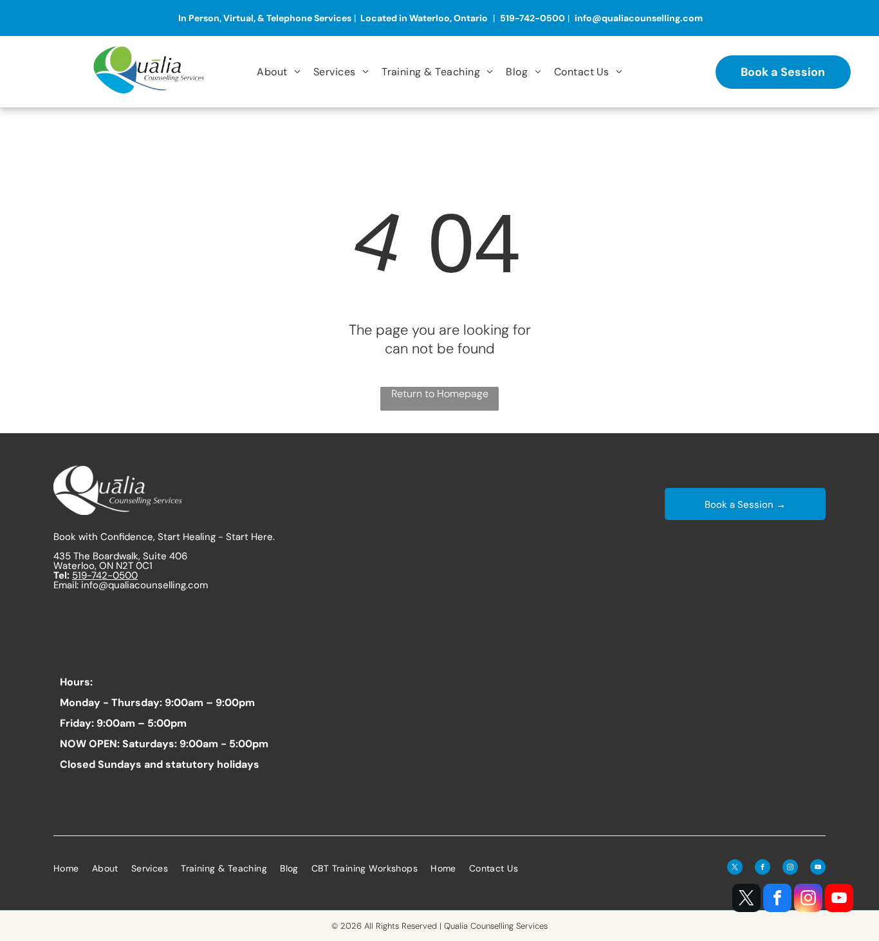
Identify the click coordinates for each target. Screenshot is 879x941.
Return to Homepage (439, 393)
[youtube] (839, 899)
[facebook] (777, 899)
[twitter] (746, 899)
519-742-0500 (105, 575)
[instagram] (808, 899)
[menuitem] (278, 71)
